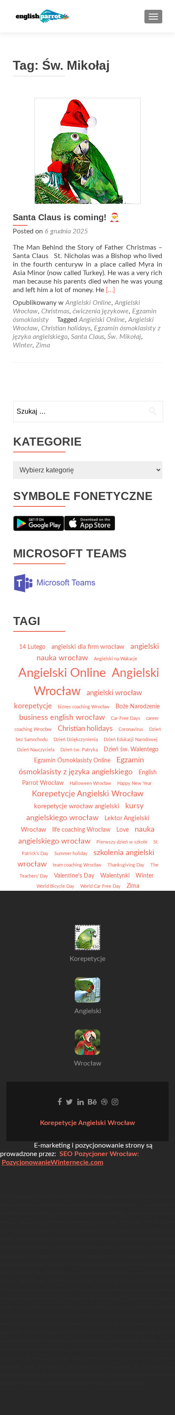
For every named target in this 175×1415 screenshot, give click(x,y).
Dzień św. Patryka (79, 749)
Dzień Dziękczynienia (76, 739)
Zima (43, 345)
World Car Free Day (100, 886)
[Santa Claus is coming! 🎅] (87, 150)
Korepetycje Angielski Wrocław (88, 794)
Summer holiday (71, 853)
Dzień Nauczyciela (35, 749)
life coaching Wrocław (81, 830)
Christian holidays (65, 328)
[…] (110, 290)
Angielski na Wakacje (115, 658)
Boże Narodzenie (138, 707)
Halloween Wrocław (90, 783)
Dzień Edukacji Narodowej (131, 739)
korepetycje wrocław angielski (76, 806)
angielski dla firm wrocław (87, 647)
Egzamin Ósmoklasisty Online (72, 761)
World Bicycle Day (55, 886)
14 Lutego (32, 647)
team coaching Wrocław (77, 865)
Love (122, 830)
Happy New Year (134, 783)
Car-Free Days (125, 718)
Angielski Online (88, 302)
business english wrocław (62, 717)
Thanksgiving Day (125, 865)
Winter (22, 345)
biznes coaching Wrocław (84, 707)
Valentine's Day (74, 876)
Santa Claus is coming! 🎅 (66, 217)
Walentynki (115, 876)
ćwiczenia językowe (101, 311)
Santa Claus (87, 336)
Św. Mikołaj (124, 336)
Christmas (55, 311)
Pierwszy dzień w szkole (121, 842)
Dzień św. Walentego (131, 750)
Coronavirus (131, 729)
